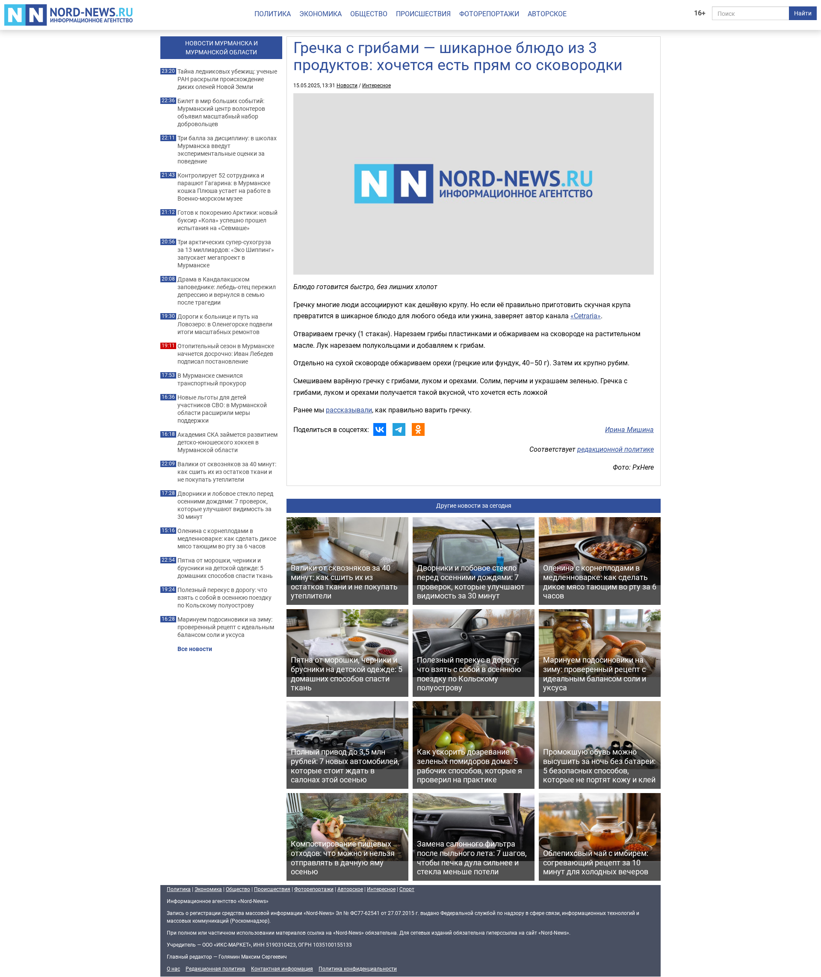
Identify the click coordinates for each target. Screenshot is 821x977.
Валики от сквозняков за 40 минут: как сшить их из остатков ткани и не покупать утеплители (226, 471)
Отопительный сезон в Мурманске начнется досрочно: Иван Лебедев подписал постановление (225, 353)
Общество (368, 13)
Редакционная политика (215, 968)
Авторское (547, 13)
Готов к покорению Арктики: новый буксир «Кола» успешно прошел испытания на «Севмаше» (227, 220)
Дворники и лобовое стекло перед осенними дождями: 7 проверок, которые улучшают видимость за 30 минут (225, 505)
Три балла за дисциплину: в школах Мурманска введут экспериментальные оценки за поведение (227, 149)
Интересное (376, 85)
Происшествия (423, 13)
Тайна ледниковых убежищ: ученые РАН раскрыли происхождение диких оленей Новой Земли (227, 79)
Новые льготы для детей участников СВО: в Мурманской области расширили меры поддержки (222, 409)
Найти (803, 13)
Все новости (194, 649)
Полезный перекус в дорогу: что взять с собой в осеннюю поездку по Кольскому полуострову (224, 597)
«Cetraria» (585, 315)
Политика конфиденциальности (358, 968)
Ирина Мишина (629, 429)
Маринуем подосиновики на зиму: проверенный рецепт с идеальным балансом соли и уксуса (225, 627)
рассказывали (349, 409)
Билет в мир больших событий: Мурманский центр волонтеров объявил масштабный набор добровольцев (221, 112)
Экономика (320, 13)
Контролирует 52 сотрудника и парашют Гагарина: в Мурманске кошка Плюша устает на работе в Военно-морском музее (224, 187)
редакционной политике (615, 449)
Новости (347, 85)
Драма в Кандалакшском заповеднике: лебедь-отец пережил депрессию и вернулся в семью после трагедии (226, 290)
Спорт (406, 888)
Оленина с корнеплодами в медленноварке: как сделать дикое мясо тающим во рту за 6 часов (226, 538)
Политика (272, 13)
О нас (173, 968)
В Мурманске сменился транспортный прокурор (211, 379)
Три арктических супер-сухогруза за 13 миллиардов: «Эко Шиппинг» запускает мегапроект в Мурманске (225, 253)
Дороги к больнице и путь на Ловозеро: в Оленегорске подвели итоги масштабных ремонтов (224, 324)
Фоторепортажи (489, 13)
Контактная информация (282, 968)
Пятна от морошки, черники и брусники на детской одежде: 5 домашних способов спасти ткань (225, 568)
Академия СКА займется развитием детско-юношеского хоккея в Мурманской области (227, 442)
